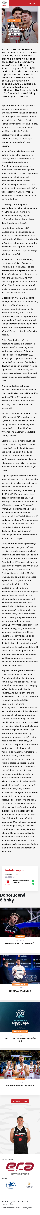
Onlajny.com (27, 1208)
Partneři (18, 1208)
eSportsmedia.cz (8, 1204)
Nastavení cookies (8, 1208)
